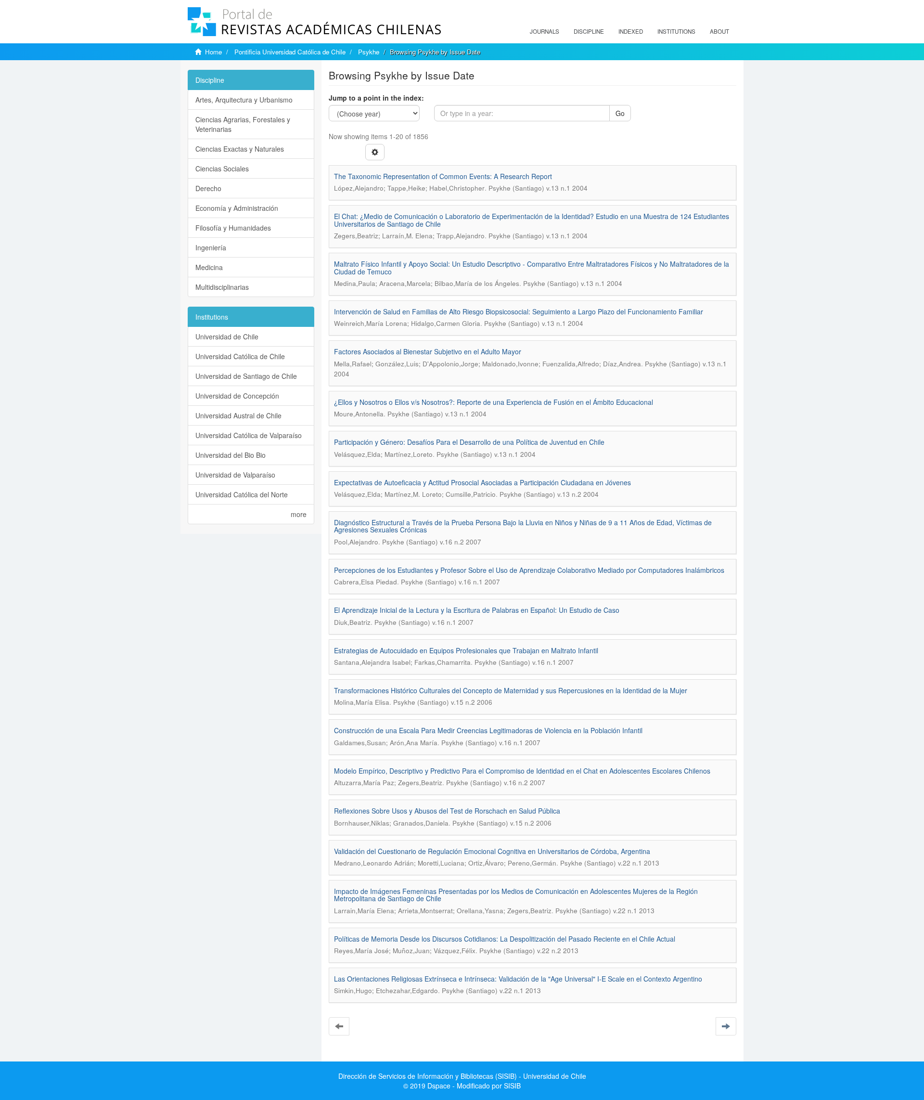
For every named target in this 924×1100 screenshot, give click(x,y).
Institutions (676, 31)
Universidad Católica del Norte (241, 494)
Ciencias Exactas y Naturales (239, 149)
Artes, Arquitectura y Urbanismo (244, 99)
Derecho (208, 188)
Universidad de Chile (226, 336)
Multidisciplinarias (222, 287)
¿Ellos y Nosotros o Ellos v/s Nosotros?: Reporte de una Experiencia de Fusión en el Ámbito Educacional (493, 402)
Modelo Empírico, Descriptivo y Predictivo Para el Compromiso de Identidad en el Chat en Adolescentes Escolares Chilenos (522, 771)
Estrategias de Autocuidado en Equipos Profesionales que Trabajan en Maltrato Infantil (466, 650)
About (719, 31)
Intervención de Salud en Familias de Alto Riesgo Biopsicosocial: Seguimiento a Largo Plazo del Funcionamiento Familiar (518, 311)
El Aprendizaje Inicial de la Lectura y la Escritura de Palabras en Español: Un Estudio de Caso (476, 610)
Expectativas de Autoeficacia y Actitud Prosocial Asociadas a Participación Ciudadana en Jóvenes (482, 482)
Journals (544, 31)
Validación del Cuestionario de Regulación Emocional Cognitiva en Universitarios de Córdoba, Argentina (492, 851)
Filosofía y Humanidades (233, 228)
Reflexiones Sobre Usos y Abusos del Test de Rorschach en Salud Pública (447, 810)
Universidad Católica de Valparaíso (248, 435)
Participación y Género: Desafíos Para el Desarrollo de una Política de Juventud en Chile (469, 442)
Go (620, 113)
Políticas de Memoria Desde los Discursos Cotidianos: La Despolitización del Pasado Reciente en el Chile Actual (504, 939)
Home (213, 51)
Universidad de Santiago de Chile (246, 376)
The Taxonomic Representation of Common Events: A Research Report (443, 176)
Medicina (209, 267)
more (299, 514)
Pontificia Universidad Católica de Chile (290, 51)
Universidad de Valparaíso (235, 474)
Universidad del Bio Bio (230, 455)
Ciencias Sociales (222, 168)
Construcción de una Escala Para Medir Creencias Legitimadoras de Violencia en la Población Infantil (488, 730)
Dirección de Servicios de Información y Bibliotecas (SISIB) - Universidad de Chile (462, 1076)
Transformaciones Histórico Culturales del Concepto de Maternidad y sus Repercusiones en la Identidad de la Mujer (510, 690)
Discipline (589, 31)
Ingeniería (210, 247)
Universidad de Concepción (237, 396)
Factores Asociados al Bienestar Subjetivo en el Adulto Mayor (427, 351)
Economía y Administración (236, 208)
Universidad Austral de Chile (238, 415)
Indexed (630, 31)
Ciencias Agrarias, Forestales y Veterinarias (242, 124)
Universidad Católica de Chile (240, 356)
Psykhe (368, 51)
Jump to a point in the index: (376, 98)
